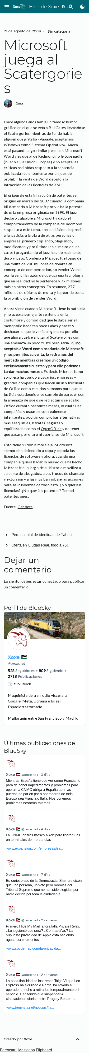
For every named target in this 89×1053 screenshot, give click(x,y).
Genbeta (25, 506)
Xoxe (19, 103)
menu (6, 7)
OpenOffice (51, 428)
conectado (51, 581)
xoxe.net (16, 663)
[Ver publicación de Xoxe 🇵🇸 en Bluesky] (44, 832)
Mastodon (26, 1050)
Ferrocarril (8, 1050)
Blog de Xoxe (44, 7)
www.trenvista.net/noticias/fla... (30, 1007)
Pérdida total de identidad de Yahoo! (42, 535)
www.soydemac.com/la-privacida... (33, 948)
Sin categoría (59, 31)
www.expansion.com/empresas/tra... (34, 848)
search (71, 7)
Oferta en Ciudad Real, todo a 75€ (40, 545)
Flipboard (44, 1050)
